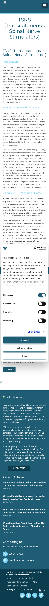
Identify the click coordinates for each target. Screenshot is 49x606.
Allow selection (24, 348)
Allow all (24, 340)
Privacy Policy (13, 589)
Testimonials (25, 578)
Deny (24, 356)
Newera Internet (21, 574)
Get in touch (19, 468)
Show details (34, 332)
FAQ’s (34, 582)
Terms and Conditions (17, 585)
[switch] (42, 304)
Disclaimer (28, 589)
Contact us (10, 578)
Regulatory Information (17, 582)
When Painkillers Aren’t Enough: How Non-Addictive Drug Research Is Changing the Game (24, 526)
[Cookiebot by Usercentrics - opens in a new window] (34, 248)
